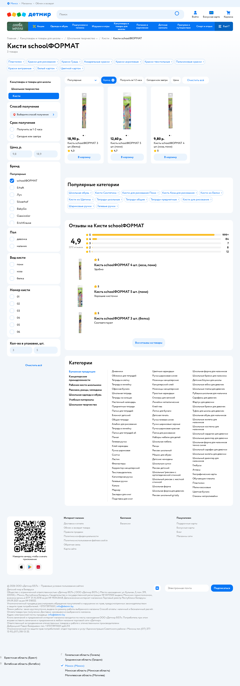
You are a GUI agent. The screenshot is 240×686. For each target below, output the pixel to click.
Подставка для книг (122, 498)
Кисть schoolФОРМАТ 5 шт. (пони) (121, 291)
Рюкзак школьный (162, 450)
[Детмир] (29, 14)
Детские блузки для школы (207, 380)
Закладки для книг (121, 494)
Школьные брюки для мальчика (209, 375)
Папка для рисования (163, 432)
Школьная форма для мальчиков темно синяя (210, 444)
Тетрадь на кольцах (122, 397)
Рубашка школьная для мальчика (210, 393)
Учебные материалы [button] (81, 399)
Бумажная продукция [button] (82, 371)
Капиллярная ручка (122, 476)
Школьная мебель (161, 441)
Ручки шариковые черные (166, 424)
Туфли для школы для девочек (208, 411)
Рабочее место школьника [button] (85, 385)
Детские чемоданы (162, 459)
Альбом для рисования (124, 424)
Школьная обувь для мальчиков (209, 415)
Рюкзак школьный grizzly (165, 495)
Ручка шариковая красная (166, 428)
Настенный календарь (124, 402)
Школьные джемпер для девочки (210, 438)
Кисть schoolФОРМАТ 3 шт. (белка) (122, 318)
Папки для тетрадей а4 (124, 432)
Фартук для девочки (203, 402)
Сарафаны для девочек (205, 397)
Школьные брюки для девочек (209, 406)
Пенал (115, 437)
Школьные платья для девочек (209, 389)
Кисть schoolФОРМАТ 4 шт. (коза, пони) (125, 265)
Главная (11, 38)
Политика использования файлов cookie (86, 540)
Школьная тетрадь (121, 393)
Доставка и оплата (73, 523)
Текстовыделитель (122, 472)
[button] (224, 26)
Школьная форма (161, 486)
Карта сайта (70, 548)
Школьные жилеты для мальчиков (205, 421)
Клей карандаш (120, 446)
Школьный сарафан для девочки (210, 449)
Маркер (116, 490)
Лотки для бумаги (161, 411)
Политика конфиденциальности (81, 536)
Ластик (116, 459)
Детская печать (160, 415)
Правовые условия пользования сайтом (62, 585)
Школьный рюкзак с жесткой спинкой (168, 481)
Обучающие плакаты (204, 478)
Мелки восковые (202, 487)
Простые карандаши (163, 393)
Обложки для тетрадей (124, 375)
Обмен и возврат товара (77, 527)
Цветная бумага (201, 491)
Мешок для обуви (161, 454)
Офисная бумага (120, 389)
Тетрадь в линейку (121, 384)
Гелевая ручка (119, 441)
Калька (115, 485)
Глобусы (197, 465)
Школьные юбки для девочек (208, 384)
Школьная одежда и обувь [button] (85, 395)
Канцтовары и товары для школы (40, 38)
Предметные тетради (123, 406)
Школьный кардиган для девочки (210, 433)
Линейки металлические (165, 402)
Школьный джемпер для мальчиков (206, 459)
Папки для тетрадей (122, 411)
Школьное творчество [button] (83, 404)
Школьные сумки (161, 463)
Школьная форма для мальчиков (210, 371)
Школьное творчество (81, 38)
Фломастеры (119, 463)
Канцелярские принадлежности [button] (79, 378)
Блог (179, 531)
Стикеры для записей (163, 397)
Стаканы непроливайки (205, 496)
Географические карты (205, 474)
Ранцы (155, 446)
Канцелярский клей (163, 384)
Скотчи (116, 454)
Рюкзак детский (160, 468)
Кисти (105, 38)
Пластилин (199, 483)
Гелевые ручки (120, 481)
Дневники (117, 371)
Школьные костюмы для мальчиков (206, 428)
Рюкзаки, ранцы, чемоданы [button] (85, 390)
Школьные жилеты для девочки (209, 454)
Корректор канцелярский (126, 468)
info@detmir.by (64, 606)
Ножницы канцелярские (165, 380)
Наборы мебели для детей (166, 437)
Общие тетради (120, 419)
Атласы (196, 469)
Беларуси (29, 589)
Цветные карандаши (163, 371)
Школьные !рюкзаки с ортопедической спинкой (166, 473)
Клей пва (157, 406)
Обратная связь (72, 544)
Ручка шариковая (121, 450)
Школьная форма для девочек (168, 490)
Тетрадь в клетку (120, 380)
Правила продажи (73, 531)
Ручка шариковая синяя (164, 375)
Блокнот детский (121, 415)
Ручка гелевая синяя (163, 419)
